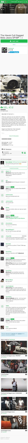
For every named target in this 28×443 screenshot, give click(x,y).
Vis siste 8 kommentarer (14, 168)
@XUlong (8, 217)
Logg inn (13, 333)
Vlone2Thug (8, 251)
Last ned (15, 41)
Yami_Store (8, 243)
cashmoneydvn (9, 194)
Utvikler (12, 186)
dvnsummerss (9, 223)
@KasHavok (8, 172)
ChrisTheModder (9, 286)
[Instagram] (10, 50)
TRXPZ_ (7, 305)
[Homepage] (9, 50)
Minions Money (9, 279)
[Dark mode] (24, 1)
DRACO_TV (8, 171)
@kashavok (21, 253)
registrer (20, 333)
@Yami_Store (9, 259)
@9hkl (7, 188)
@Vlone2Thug (9, 263)
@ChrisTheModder (10, 298)
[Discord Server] (12, 50)
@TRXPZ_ (8, 320)
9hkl (7, 180)
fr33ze (7, 326)
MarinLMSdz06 (9, 162)
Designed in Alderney (5, 437)
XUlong (7, 207)
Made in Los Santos (5, 438)
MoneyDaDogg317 (10, 229)
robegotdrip (8, 236)
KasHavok (11, 48)
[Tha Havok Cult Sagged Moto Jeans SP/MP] (14, 84)
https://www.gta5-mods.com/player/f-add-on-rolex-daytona (15, 217)
